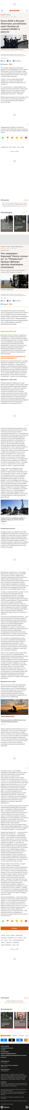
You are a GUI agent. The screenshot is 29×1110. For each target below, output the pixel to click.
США (2, 940)
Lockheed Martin (16, 942)
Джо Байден (3, 937)
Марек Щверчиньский (17, 246)
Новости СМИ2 (14, 151)
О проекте (3, 1049)
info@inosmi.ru (4, 1066)
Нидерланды (8, 942)
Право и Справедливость (6, 944)
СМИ (18, 944)
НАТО (16, 937)
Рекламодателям (5, 1051)
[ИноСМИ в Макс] (4, 1040)
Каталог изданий (5, 1046)
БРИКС (22, 147)
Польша (8, 246)
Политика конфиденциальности (8, 1053)
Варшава (12, 935)
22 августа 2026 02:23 (5, 248)
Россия (9, 14)
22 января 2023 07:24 (5, 16)
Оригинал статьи (5, 250)
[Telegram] (4, 64)
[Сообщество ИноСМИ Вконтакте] (19, 1040)
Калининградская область (18, 940)
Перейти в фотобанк (19, 49)
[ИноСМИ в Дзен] (12, 1040)
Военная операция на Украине (7, 716)
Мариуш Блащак (19, 935)
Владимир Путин (4, 147)
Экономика (21, 1035)
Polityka (3, 246)
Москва (14, 147)
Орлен (14, 944)
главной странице (22, 206)
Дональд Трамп (10, 937)
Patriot (25, 937)
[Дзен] (9, 60)
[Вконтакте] (17, 60)
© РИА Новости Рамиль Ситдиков (7, 49)
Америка (3, 942)
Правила (26, 200)
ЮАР (10, 147)
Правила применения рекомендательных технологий (13, 1055)
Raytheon (20, 937)
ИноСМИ (3, 14)
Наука (26, 1035)
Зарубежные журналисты (7, 1048)
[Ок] (11, 64)
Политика (3, 935)
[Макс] (3, 60)
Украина (6, 940)
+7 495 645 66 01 (4, 1071)
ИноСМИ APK (3, 1057)
